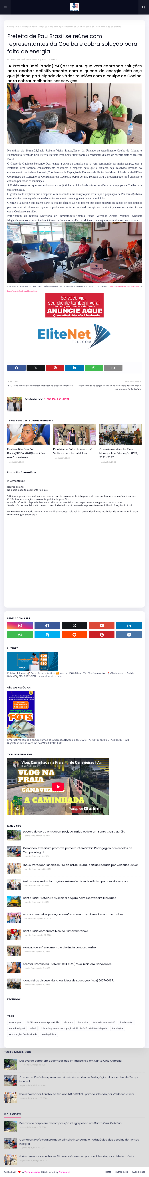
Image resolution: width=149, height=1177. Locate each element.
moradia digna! (17, 1028)
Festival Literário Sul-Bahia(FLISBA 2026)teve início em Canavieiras (26, 453)
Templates (64, 1172)
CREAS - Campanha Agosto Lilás (43, 1022)
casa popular (15, 1022)
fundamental (126, 1022)
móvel (33, 1028)
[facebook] (47, 625)
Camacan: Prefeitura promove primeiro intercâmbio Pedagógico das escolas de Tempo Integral (77, 850)
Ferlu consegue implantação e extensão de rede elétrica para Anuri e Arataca (76, 881)
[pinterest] (101, 634)
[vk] (129, 634)
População (117, 1028)
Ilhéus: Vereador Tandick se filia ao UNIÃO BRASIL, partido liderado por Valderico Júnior (80, 865)
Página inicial (14, 26)
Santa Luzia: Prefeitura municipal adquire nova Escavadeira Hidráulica (69, 898)
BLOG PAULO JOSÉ (16, 59)
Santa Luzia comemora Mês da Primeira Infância (55, 931)
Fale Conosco (138, 1172)
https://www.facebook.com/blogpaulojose (22, 291)
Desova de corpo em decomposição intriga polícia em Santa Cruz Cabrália (74, 831)
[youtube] (101, 625)
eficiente (68, 1022)
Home (108, 1172)
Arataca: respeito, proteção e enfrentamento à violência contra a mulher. (73, 914)
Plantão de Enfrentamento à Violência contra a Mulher (72, 451)
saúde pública (49, 1034)
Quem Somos (121, 1172)
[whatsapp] (20, 634)
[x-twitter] (74, 625)
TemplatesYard (33, 1172)
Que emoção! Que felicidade (23, 1034)
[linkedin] (129, 625)
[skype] (47, 634)
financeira (83, 1022)
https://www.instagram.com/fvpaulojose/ (124, 286)
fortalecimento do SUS (104, 1022)
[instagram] (20, 625)
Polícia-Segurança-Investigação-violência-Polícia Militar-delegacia (74, 1028)
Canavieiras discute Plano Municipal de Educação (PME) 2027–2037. (119, 453)
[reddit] (74, 634)
